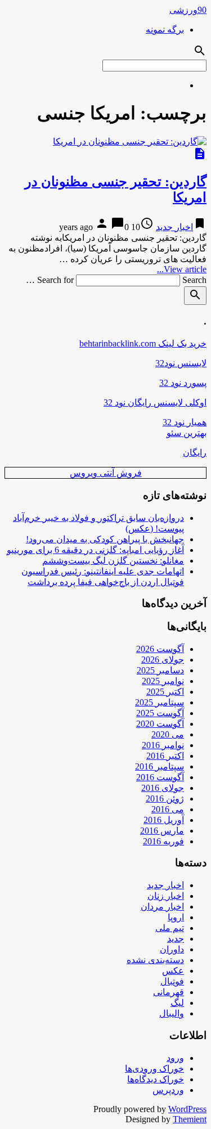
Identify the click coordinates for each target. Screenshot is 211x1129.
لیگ (177, 1002)
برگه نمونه (165, 29)
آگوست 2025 (160, 713)
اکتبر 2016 (165, 756)
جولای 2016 (162, 788)
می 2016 (167, 809)
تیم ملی (169, 928)
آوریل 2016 (163, 820)
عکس (173, 970)
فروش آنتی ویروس (106, 473)
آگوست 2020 (160, 723)
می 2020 (167, 734)
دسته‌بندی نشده (155, 960)
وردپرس (168, 1090)
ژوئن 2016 (165, 798)
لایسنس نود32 (180, 363)
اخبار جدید (174, 227)
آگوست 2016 (160, 777)
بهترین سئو (186, 433)
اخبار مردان (162, 906)
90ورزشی (187, 10)
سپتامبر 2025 (159, 702)
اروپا (176, 917)
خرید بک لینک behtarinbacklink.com (142, 343)
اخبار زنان (165, 896)
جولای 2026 (162, 659)
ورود (175, 1058)
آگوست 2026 (160, 649)
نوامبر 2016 (163, 745)
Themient (189, 1119)
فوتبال (172, 981)
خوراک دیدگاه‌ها (155, 1079)
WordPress (187, 1109)
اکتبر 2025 (165, 691)
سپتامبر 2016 (159, 766)
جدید (175, 938)
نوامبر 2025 (163, 681)
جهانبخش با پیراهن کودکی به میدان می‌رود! (105, 539)
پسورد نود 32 (182, 383)
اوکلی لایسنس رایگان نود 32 (155, 402)
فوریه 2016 (163, 841)
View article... (181, 269)
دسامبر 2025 (160, 670)
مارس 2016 (162, 830)
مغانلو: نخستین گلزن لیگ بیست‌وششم (113, 560)
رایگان (194, 452)
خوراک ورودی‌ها (154, 1068)
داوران (172, 949)
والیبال (171, 1013)
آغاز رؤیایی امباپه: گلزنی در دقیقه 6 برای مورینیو (95, 550)
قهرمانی (168, 992)
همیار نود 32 (184, 422)
